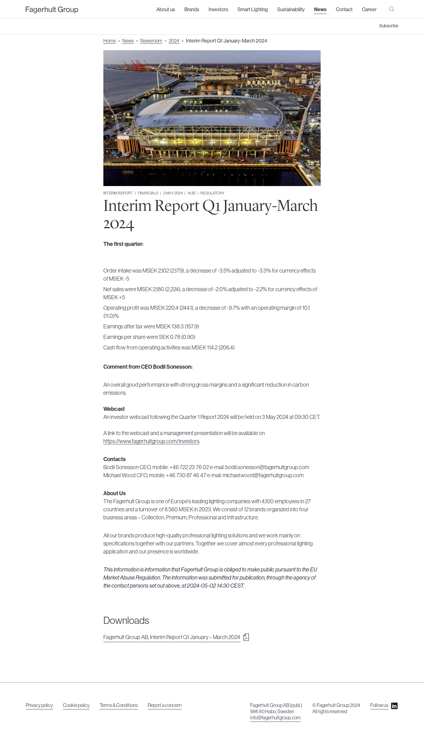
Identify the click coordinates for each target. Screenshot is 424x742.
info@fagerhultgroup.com (275, 717)
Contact (344, 9)
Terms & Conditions (119, 705)
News (320, 9)
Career (369, 9)
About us (165, 9)
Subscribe (388, 26)
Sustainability (291, 9)
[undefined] (52, 10)
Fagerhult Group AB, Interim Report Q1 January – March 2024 (171, 637)
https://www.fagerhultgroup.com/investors (151, 441)
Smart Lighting (252, 9)
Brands (191, 9)
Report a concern (165, 705)
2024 (174, 40)
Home (109, 40)
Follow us (379, 705)
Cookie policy (76, 705)
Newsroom (151, 40)
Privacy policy (39, 705)
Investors (218, 9)
